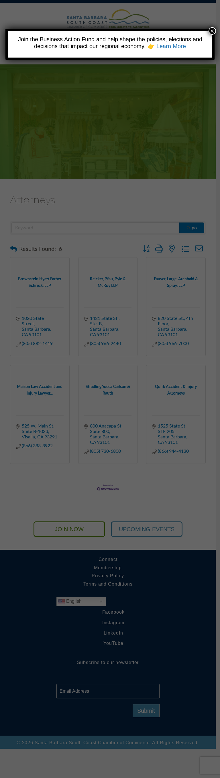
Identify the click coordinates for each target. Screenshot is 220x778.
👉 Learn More (167, 46)
